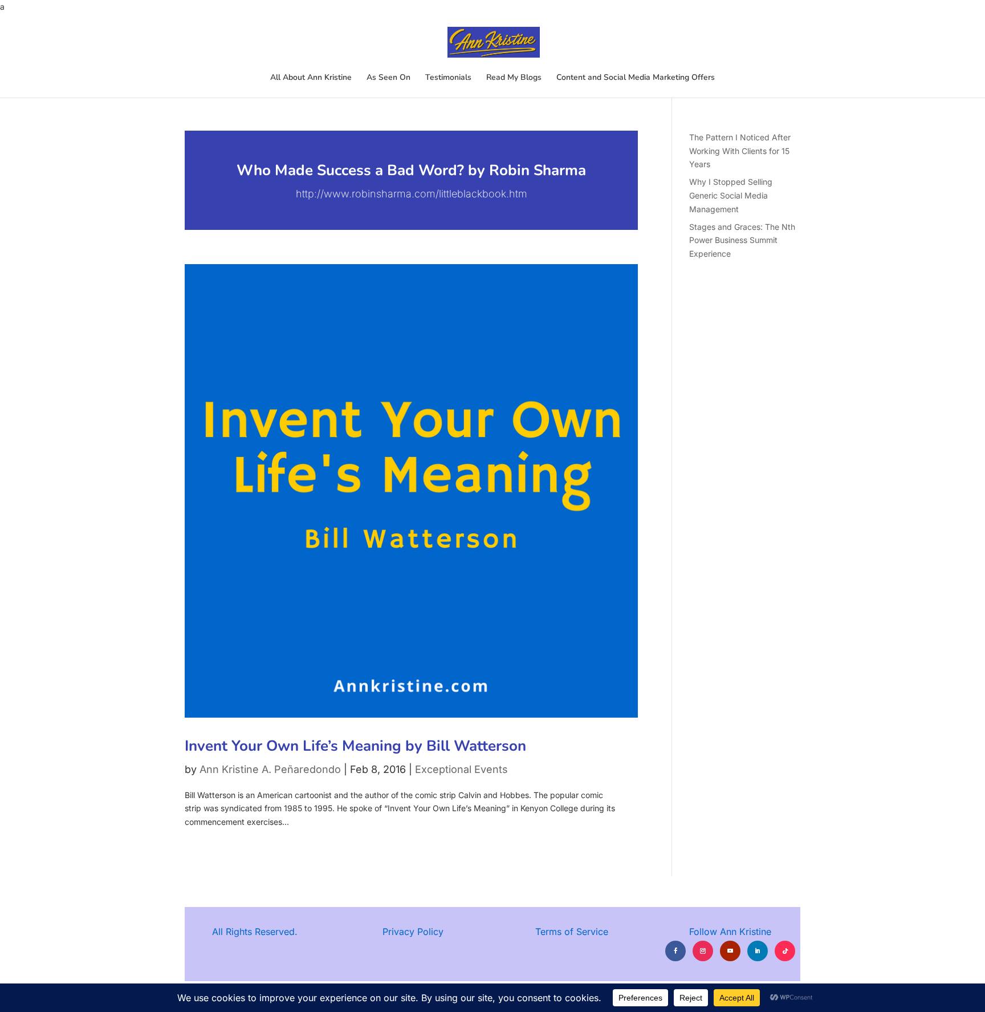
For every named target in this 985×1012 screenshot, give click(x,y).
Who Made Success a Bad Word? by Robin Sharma (411, 170)
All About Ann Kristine (311, 78)
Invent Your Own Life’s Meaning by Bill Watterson (355, 746)
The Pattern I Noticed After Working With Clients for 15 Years (740, 150)
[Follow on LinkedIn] (757, 951)
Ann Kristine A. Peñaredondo (270, 769)
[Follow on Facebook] (675, 951)
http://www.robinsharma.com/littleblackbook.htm (411, 194)
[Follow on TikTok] (785, 951)
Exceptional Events (461, 769)
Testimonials (448, 78)
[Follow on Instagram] (703, 951)
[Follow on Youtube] (730, 951)
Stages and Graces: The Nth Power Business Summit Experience (742, 240)
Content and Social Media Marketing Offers (635, 78)
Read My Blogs (514, 78)
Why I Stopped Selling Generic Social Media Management (730, 195)
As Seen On (388, 78)
